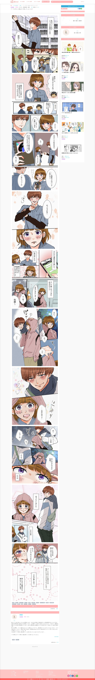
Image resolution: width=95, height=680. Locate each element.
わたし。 (67, 137)
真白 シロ (66, 136)
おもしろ (63, 58)
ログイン (82, 1)
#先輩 (29, 602)
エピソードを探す (37, 1)
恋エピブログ (38, 675)
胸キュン (12, 7)
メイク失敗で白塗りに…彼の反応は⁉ (68, 72)
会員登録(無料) (25, 671)
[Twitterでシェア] (78, 8)
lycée (66, 77)
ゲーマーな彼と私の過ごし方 (67, 112)
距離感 (21, 614)
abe (20, 5)
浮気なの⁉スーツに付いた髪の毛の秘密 (68, 92)
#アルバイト (21, 602)
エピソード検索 (13, 675)
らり (38, 7)
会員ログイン (25, 672)
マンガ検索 (13, 671)
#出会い (17, 602)
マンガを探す (22, 1)
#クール (37, 602)
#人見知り (33, 602)
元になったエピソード (72, 6)
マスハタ (66, 75)
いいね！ (64, 8)
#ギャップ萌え (42, 602)
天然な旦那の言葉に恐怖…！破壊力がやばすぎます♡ (71, 52)
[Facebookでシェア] (80, 8)
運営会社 (37, 671)
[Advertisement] (22, 657)
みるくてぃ (67, 97)
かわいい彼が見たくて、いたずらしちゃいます (70, 132)
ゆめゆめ (67, 117)
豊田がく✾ (67, 55)
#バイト (26, 602)
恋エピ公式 (67, 157)
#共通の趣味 (52, 602)
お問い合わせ (50, 671)
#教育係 (47, 602)
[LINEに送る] (81, 8)
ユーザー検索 (13, 674)
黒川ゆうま (67, 156)
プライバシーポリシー (40, 674)
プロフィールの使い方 (52, 675)
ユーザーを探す (29, 1)
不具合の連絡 (50, 672)
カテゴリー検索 (46, 1)
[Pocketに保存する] (75, 676)
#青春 (13, 602)
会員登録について (51, 674)
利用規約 (37, 672)
